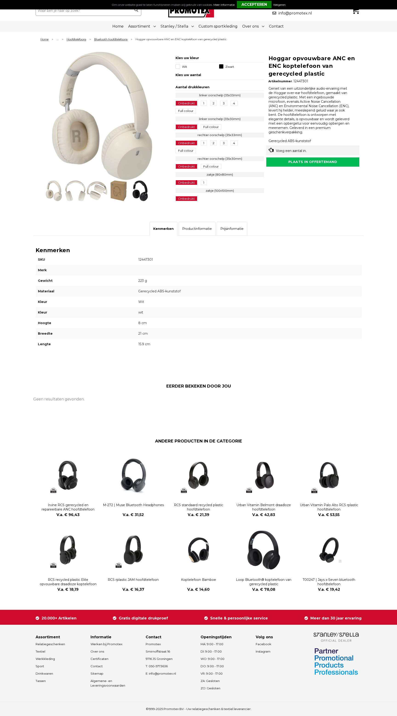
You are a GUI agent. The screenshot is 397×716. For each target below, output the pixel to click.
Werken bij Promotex (106, 644)
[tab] (163, 229)
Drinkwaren (44, 673)
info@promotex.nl (295, 13)
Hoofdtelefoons (76, 39)
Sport (40, 666)
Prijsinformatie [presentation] (232, 229)
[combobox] (83, 11)
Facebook (263, 644)
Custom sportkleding (218, 26)
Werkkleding (45, 659)
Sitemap (97, 673)
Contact (276, 26)
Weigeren (279, 4)
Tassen (41, 681)
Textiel (40, 651)
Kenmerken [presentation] (163, 229)
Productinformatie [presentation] (197, 229)
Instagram (263, 651)
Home (118, 26)
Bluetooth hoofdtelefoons (111, 39)
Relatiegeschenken (50, 644)
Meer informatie (224, 4)
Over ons (97, 651)
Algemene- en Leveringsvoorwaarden (108, 683)
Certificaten (99, 659)
